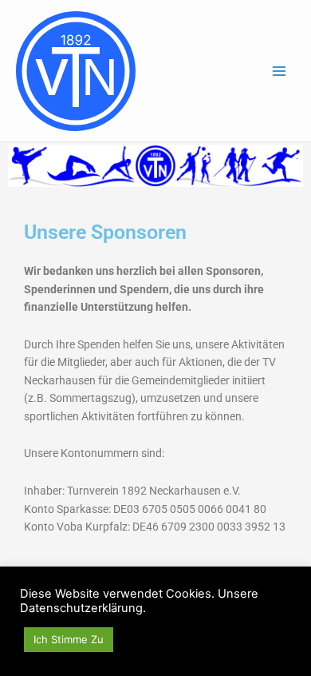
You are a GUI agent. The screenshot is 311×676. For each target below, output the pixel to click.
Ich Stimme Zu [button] (68, 639)
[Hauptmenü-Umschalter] (279, 70)
